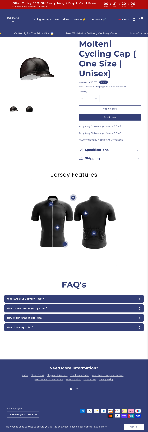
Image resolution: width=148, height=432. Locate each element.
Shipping (99, 86)
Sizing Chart (37, 375)
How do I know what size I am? (24, 317)
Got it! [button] (133, 427)
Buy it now (110, 117)
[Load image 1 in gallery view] (14, 109)
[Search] (134, 19)
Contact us (90, 379)
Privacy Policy (106, 379)
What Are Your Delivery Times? (25, 298)
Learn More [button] (100, 426)
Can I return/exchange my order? (27, 308)
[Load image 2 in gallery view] (29, 109)
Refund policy (73, 379)
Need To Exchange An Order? (108, 375)
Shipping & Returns (57, 375)
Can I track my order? (20, 327)
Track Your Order (79, 375)
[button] (110, 150)
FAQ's (25, 375)
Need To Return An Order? (49, 379)
